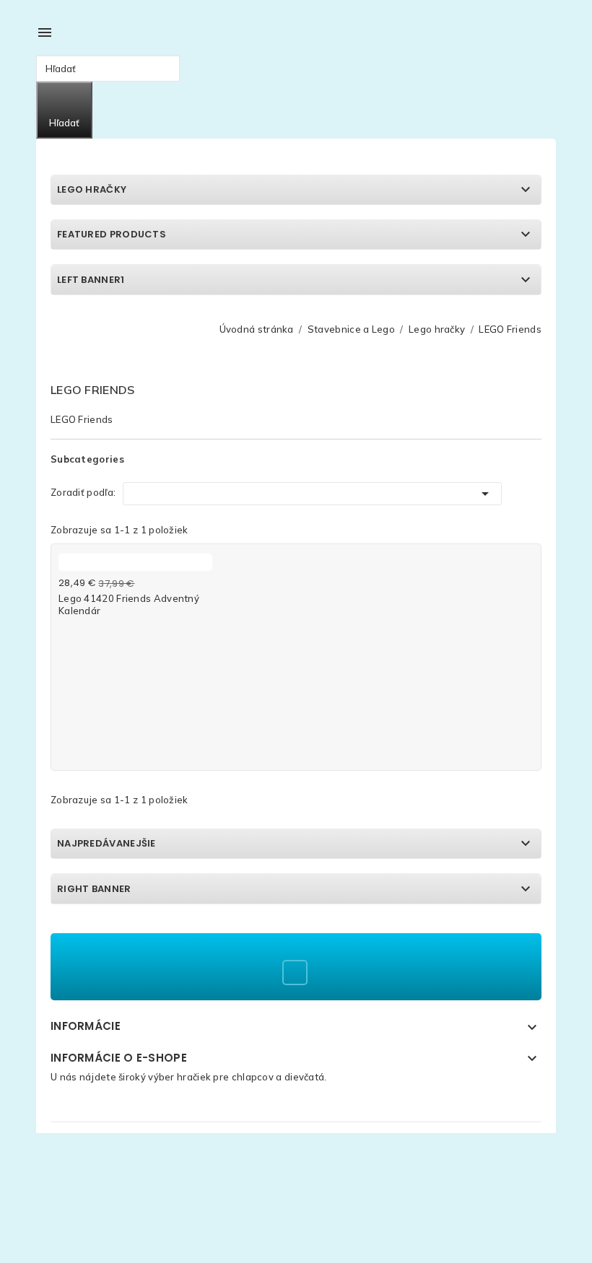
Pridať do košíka (97, 626)
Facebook (295, 972)
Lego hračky (91, 189)
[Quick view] (200, 565)
